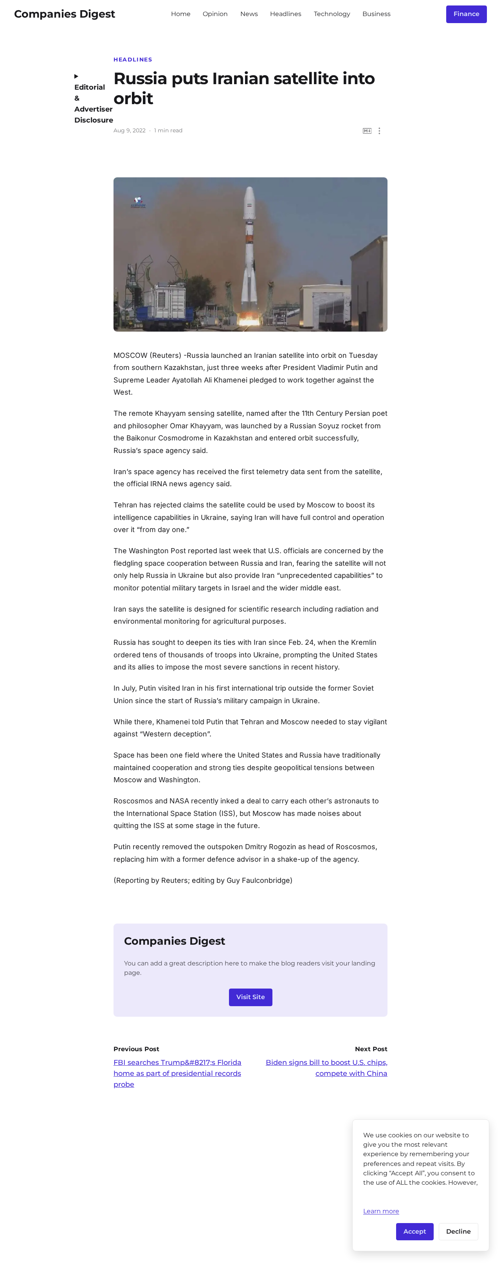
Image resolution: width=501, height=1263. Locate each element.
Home (181, 14)
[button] (379, 131)
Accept (415, 1231)
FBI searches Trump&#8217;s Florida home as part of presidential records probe (177, 1073)
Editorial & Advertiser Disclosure (88, 103)
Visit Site (250, 997)
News (249, 14)
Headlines (285, 14)
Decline (458, 1231)
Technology (332, 14)
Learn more (381, 1211)
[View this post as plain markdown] (367, 131)
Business (376, 14)
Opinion (215, 14)
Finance (466, 14)
